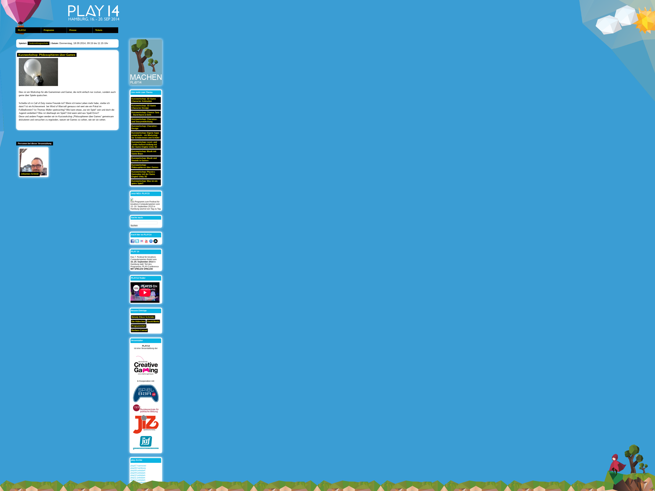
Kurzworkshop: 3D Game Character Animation (144, 100)
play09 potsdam (137, 473)
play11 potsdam (137, 477)
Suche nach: (137, 217)
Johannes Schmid (29, 174)
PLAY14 (22, 30)
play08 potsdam (137, 470)
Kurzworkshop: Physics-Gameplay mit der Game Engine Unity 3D (143, 174)
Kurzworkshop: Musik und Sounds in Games (144, 159)
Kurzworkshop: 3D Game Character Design (144, 106)
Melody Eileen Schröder (143, 317)
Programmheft (139, 326)
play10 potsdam (137, 475)
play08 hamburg (138, 468)
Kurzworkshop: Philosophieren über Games (46, 54)
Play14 (102, 13)
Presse (72, 30)
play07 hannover (138, 466)
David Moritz (153, 321)
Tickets (98, 30)
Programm (49, 30)
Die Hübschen (138, 321)
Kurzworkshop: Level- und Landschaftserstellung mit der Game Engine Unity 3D (144, 144)
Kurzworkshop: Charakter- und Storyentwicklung (144, 120)
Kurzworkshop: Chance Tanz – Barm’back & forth (145, 113)
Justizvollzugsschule (38, 43)
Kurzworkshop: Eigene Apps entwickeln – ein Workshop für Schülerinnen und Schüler (146, 135)
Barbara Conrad (139, 330)
